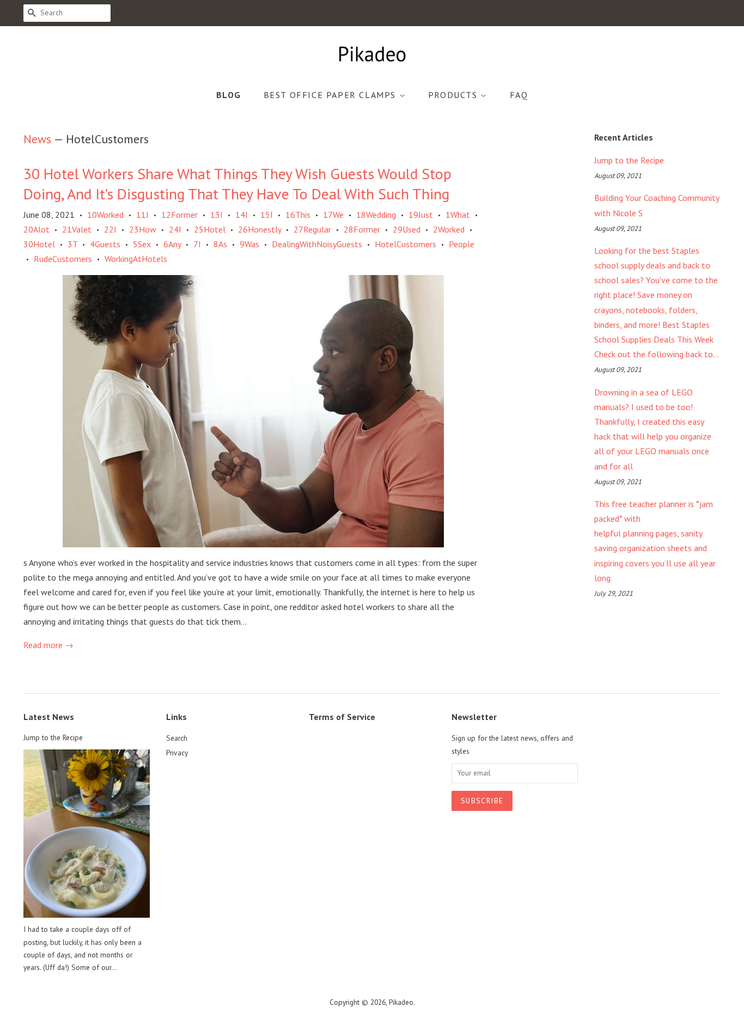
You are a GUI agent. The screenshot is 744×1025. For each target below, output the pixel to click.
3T (72, 244)
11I (142, 214)
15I (266, 214)
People (461, 244)
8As (220, 244)
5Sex (142, 244)
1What (458, 214)
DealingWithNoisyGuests (317, 244)
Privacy (177, 753)
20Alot (36, 229)
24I (175, 229)
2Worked (449, 229)
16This (297, 214)
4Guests (105, 244)
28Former (362, 229)
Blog (228, 94)
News (37, 139)
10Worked (105, 214)
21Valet (77, 229)
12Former (179, 214)
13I (216, 214)
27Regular (312, 229)
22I (110, 229)
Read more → (48, 644)
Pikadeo (401, 1002)
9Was (249, 244)
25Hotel (209, 229)
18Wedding (376, 214)
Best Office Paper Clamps (331, 94)
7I (197, 244)
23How (142, 229)
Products (454, 94)
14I (241, 214)
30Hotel (39, 244)
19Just (420, 214)
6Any (172, 244)
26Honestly (259, 229)
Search (176, 738)
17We (333, 214)
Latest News (48, 716)
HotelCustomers (405, 244)
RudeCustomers (63, 258)
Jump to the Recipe (629, 160)
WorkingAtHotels (136, 258)
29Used (406, 229)
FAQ (519, 94)
